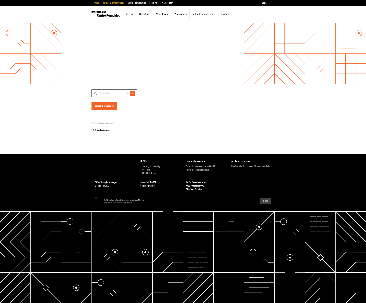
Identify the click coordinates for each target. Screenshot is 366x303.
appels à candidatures (137, 2)
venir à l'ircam (168, 2)
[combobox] (114, 93)
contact (225, 14)
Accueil (129, 14)
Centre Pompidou (148, 185)
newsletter (153, 2)
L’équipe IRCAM (102, 185)
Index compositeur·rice (203, 14)
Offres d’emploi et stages (106, 182)
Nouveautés (181, 14)
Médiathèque (162, 14)
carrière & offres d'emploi (113, 2)
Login (264, 2)
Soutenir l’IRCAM (148, 182)
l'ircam (96, 2)
